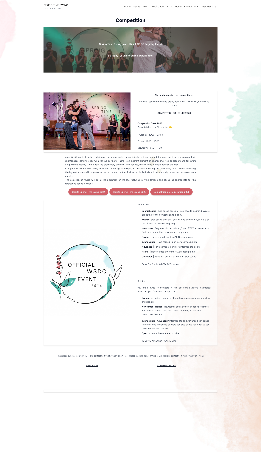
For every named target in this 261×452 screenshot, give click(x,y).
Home (127, 6)
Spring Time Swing (56, 5)
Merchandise (209, 6)
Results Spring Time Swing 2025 (129, 192)
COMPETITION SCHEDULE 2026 (174, 113)
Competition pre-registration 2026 (171, 192)
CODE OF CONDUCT (166, 365)
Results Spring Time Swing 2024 (88, 192)
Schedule (176, 6)
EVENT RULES (92, 365)
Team (146, 6)
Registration (158, 6)
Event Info (190, 6)
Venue (136, 6)
